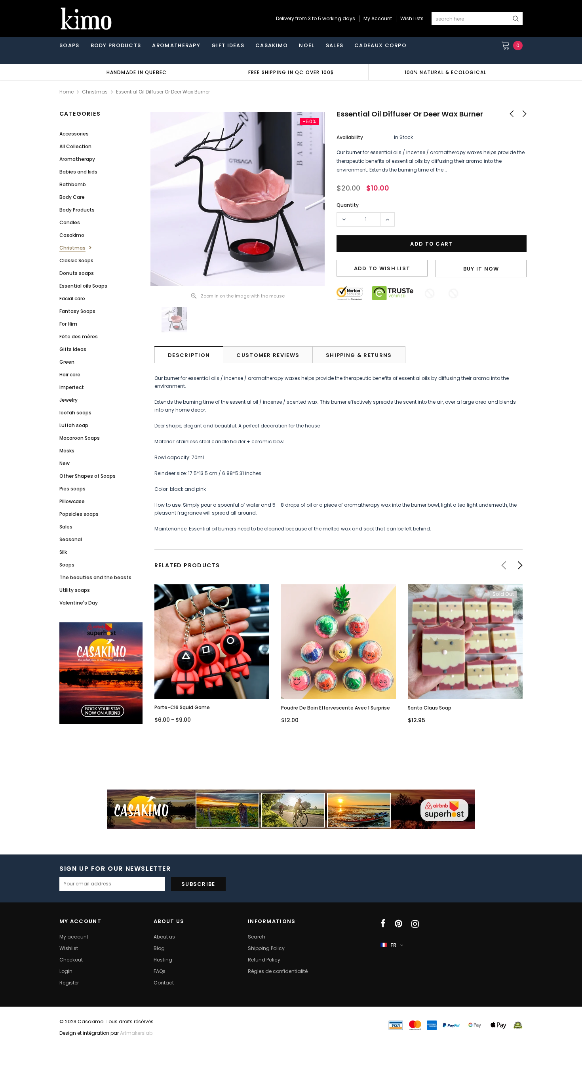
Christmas (95, 91)
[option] (136, 72)
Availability (350, 137)
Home (66, 91)
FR (393, 945)
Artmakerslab (136, 1033)
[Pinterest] (398, 923)
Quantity (348, 205)
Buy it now (481, 269)
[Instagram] (415, 923)
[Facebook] (383, 923)
